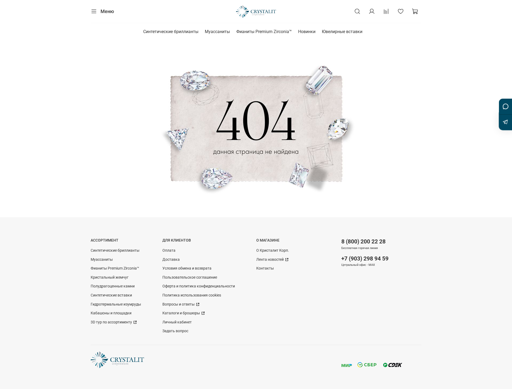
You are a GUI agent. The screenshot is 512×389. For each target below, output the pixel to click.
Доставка (171, 259)
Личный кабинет (177, 322)
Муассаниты (217, 31)
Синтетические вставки (111, 295)
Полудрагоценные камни (113, 286)
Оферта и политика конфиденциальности (198, 286)
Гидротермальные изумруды (116, 304)
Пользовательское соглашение (189, 277)
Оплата (168, 250)
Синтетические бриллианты (170, 31)
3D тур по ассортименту (112, 322)
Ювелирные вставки (342, 31)
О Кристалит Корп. (272, 250)
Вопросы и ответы (178, 304)
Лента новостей (270, 259)
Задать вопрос (175, 331)
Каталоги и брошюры (181, 313)
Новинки (306, 31)
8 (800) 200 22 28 (363, 241)
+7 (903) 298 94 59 (365, 258)
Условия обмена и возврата (186, 268)
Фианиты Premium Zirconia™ (264, 31)
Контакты (265, 268)
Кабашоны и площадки (111, 313)
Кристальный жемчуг (110, 277)
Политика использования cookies (191, 295)
